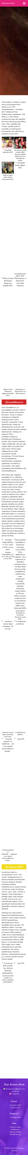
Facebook (15, 1091)
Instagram (15, 1094)
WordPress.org (15, 1134)
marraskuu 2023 (15, 1105)
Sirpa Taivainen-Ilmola (8, 3)
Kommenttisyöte (15, 1132)
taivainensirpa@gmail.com (15, 1089)
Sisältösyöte (15, 1129)
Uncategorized (15, 1117)
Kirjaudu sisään (15, 1127)
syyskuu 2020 (15, 1107)
